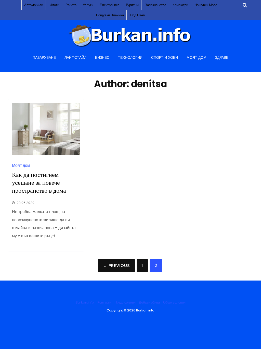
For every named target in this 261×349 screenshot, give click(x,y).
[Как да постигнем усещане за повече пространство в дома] (46, 154)
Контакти (104, 302)
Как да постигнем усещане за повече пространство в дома (39, 182)
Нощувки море (205, 5)
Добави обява (149, 302)
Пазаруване (44, 57)
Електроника (109, 5)
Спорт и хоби (164, 57)
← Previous (116, 266)
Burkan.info (85, 302)
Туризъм (132, 5)
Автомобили (33, 5)
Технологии (130, 57)
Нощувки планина (110, 15)
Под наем (137, 15)
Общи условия (174, 302)
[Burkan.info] (130, 47)
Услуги (88, 5)
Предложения (125, 302)
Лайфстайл (75, 57)
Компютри (180, 5)
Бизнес (102, 57)
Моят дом (196, 57)
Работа (71, 5)
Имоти (54, 5)
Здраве (221, 57)
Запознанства (155, 5)
